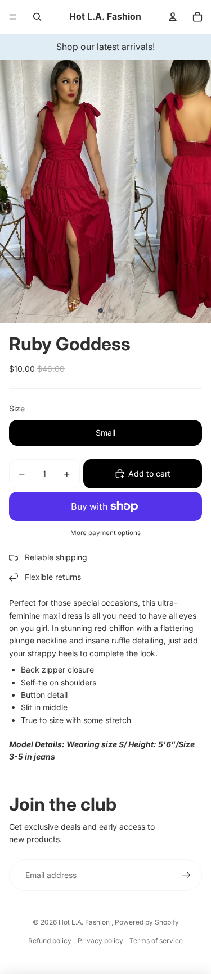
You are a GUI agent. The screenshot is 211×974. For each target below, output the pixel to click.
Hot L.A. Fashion (85, 922)
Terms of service (156, 940)
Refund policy (49, 940)
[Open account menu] (172, 16)
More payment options (105, 533)
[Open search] (37, 16)
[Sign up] (186, 875)
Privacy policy (100, 940)
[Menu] (13, 17)
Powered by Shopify (147, 922)
